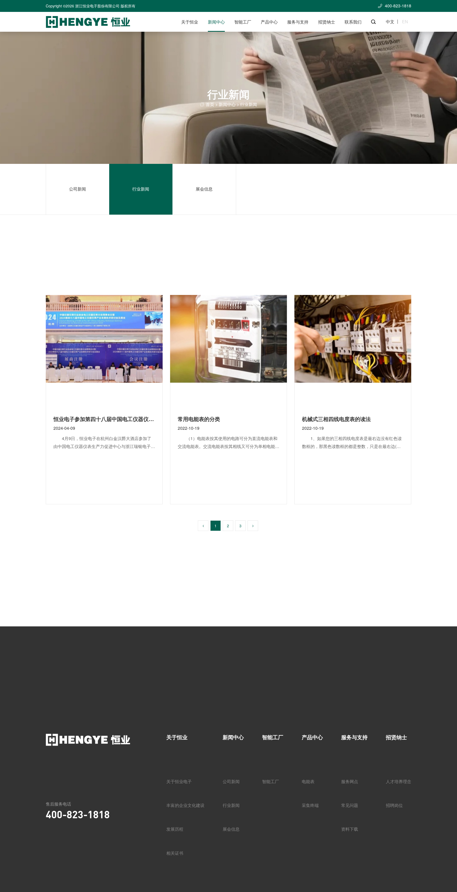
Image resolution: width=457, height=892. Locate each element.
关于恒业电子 (179, 781)
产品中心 (269, 22)
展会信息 (204, 189)
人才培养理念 (398, 781)
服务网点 (349, 781)
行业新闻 (140, 189)
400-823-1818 (78, 814)
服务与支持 (297, 22)
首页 (210, 104)
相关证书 (174, 853)
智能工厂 (242, 22)
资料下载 (349, 829)
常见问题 (349, 805)
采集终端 (310, 805)
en (405, 22)
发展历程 (174, 829)
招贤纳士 (326, 22)
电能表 (308, 781)
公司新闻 (77, 189)
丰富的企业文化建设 (185, 805)
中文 (390, 22)
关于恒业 (189, 22)
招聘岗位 (394, 805)
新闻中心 (216, 22)
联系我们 (353, 22)
